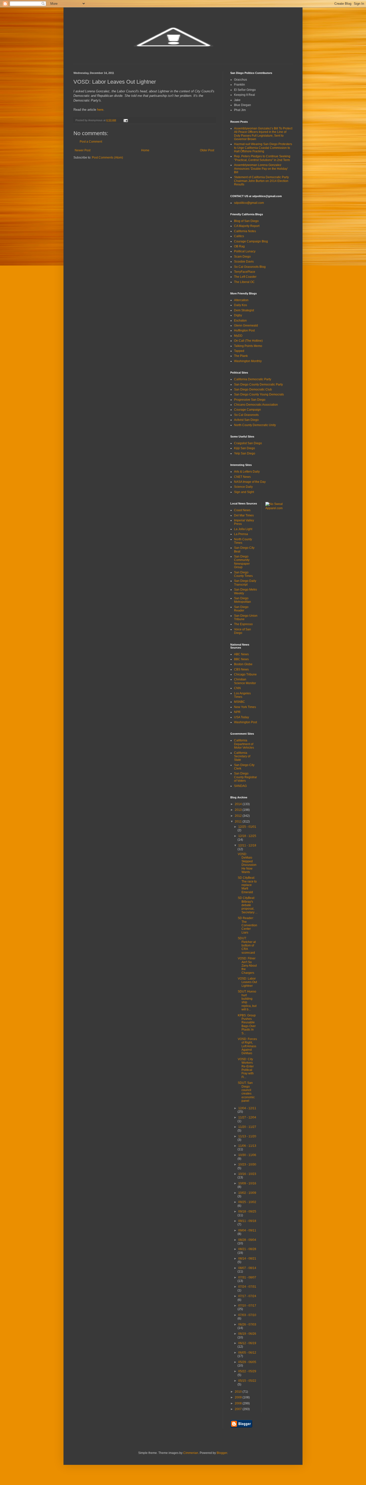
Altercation (241, 300)
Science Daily (243, 487)
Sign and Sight (244, 492)
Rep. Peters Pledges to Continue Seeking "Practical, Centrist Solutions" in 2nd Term (262, 158)
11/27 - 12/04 (247, 1117)
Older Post (207, 150)
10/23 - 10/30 (247, 1164)
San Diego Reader (241, 608)
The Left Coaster (245, 276)
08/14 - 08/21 (247, 1258)
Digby (238, 315)
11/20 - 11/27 (247, 1127)
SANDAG (240, 786)
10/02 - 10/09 (247, 1193)
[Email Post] (125, 120)
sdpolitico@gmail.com (249, 203)
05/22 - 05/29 (247, 1371)
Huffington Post (244, 330)
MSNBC (239, 702)
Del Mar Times (244, 515)
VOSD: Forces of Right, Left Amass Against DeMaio (247, 1046)
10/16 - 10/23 (247, 1174)
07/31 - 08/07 (247, 1277)
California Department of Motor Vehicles (244, 744)
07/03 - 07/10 (247, 1315)
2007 (239, 1409)
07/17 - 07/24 (247, 1296)
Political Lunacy (244, 251)
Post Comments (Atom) (107, 157)
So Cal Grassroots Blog (250, 267)
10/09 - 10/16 (247, 1183)
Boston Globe (243, 664)
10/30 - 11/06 (247, 1155)
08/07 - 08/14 (247, 1268)
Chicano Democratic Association (256, 404)
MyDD (238, 335)
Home (145, 150)
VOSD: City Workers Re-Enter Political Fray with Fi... (246, 1068)
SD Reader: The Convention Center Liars (247, 925)
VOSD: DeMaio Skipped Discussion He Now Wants (247, 863)
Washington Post (245, 722)
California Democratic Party (252, 379)
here (100, 109)
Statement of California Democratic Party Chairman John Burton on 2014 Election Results (261, 180)
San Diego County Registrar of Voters (245, 777)
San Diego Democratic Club (253, 389)
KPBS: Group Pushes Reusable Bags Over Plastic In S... (247, 1024)
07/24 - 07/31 (247, 1286)
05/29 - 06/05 (247, 1362)
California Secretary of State (242, 756)
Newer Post (82, 150)
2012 (239, 816)
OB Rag (239, 246)
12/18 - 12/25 (247, 836)
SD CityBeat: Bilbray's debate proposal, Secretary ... (247, 905)
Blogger (222, 1453)
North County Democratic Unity (255, 425)
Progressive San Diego (249, 399)
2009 (239, 1397)
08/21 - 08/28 (247, 1249)
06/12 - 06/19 (247, 1343)
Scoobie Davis (244, 261)
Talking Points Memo (248, 346)
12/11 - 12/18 (247, 845)
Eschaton (240, 320)
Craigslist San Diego (248, 443)
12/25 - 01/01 (247, 826)
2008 (239, 1403)
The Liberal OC (244, 282)
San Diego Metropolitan (242, 600)
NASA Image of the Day (250, 482)
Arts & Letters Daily (247, 471)
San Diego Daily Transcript (245, 582)
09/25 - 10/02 (247, 1202)
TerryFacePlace (244, 272)
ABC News (241, 654)
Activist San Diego (246, 420)
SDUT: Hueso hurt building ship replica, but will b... (247, 1000)
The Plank (241, 356)
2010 (239, 1391)
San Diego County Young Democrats (259, 394)
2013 (239, 810)
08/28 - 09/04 (247, 1240)
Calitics (239, 236)
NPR (237, 712)
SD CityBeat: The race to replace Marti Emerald (247, 885)
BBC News (241, 659)
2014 (239, 804)
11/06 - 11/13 (247, 1146)
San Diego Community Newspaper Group (242, 562)
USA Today (241, 717)
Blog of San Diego (246, 221)
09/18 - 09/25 (247, 1211)
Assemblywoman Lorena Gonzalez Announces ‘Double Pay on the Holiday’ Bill (261, 168)
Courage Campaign (247, 409)
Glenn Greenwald (246, 325)
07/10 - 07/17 (247, 1305)
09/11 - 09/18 (247, 1221)
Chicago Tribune (245, 674)
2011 (239, 821)
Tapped (239, 351)
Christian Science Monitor (245, 681)
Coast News (242, 510)
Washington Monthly (248, 361)
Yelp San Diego (244, 453)
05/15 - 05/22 (247, 1380)
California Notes (245, 231)
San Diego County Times (243, 574)
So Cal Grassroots (246, 415)
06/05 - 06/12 (247, 1352)
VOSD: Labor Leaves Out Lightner (247, 982)
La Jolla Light (243, 529)
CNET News (242, 477)
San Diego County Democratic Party (258, 384)
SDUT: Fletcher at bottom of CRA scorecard (247, 945)
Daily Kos (240, 305)
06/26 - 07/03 (247, 1324)
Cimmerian (190, 1453)
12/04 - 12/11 (247, 1108)
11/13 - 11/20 (247, 1136)
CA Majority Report (246, 226)
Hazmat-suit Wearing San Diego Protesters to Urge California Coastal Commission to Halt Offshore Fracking (263, 147)
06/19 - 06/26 (247, 1333)
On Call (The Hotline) (248, 340)
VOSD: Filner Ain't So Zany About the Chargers (247, 966)
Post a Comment (91, 141)
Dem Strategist (244, 310)
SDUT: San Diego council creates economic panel (246, 1091)
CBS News (241, 669)
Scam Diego (242, 256)
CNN (237, 688)
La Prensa (241, 534)
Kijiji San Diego (244, 448)
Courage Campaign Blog (251, 241)
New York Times (245, 707)
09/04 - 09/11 (247, 1230)
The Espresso (243, 624)
